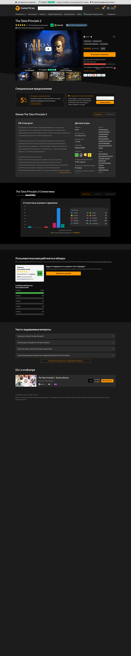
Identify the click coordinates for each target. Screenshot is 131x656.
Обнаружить (20, 14)
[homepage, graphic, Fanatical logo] (25, 8)
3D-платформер (104, 143)
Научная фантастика (105, 156)
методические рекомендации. (101, 262)
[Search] (80, 8)
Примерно (98, 114)
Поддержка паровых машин (85, 171)
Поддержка (111, 14)
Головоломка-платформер (91, 44)
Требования (110, 114)
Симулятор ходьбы (105, 141)
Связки (41, 14)
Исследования (104, 44)
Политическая (103, 170)
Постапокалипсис (104, 163)
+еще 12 (82, 162)
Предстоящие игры (55, 14)
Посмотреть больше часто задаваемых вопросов (65, 361)
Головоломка (87, 41)
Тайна (79, 14)
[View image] (23, 76)
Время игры (86, 194)
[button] (26, 2)
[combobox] (65, 8)
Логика (101, 165)
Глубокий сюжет (97, 41)
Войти (97, 8)
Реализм (101, 167)
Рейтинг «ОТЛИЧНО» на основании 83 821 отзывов (72, 2)
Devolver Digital (80, 147)
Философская (103, 154)
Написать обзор (63, 273)
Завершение (110, 194)
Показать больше (64, 172)
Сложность (98, 194)
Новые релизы (69, 14)
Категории (32, 14)
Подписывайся (105, 102)
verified (79, 168)
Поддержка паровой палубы (85, 165)
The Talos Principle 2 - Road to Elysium (53, 378)
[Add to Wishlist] (114, 36)
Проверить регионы (90, 71)
